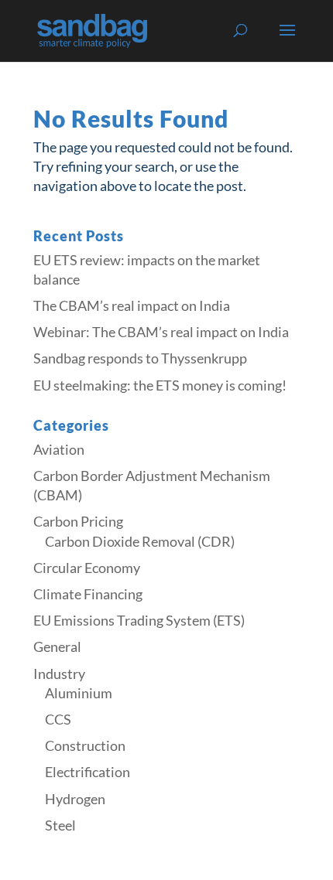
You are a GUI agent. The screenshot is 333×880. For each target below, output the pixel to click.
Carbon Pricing (78, 521)
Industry (59, 673)
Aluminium (78, 692)
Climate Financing (87, 593)
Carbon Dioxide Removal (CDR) (140, 541)
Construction (85, 745)
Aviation (58, 449)
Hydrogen (75, 798)
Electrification (87, 771)
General (57, 646)
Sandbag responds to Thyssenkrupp (140, 358)
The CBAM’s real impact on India (131, 305)
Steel (60, 825)
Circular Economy (86, 567)
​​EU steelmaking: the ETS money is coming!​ (160, 385)
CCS (58, 719)
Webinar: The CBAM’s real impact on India (161, 331)
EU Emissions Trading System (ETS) (139, 620)
